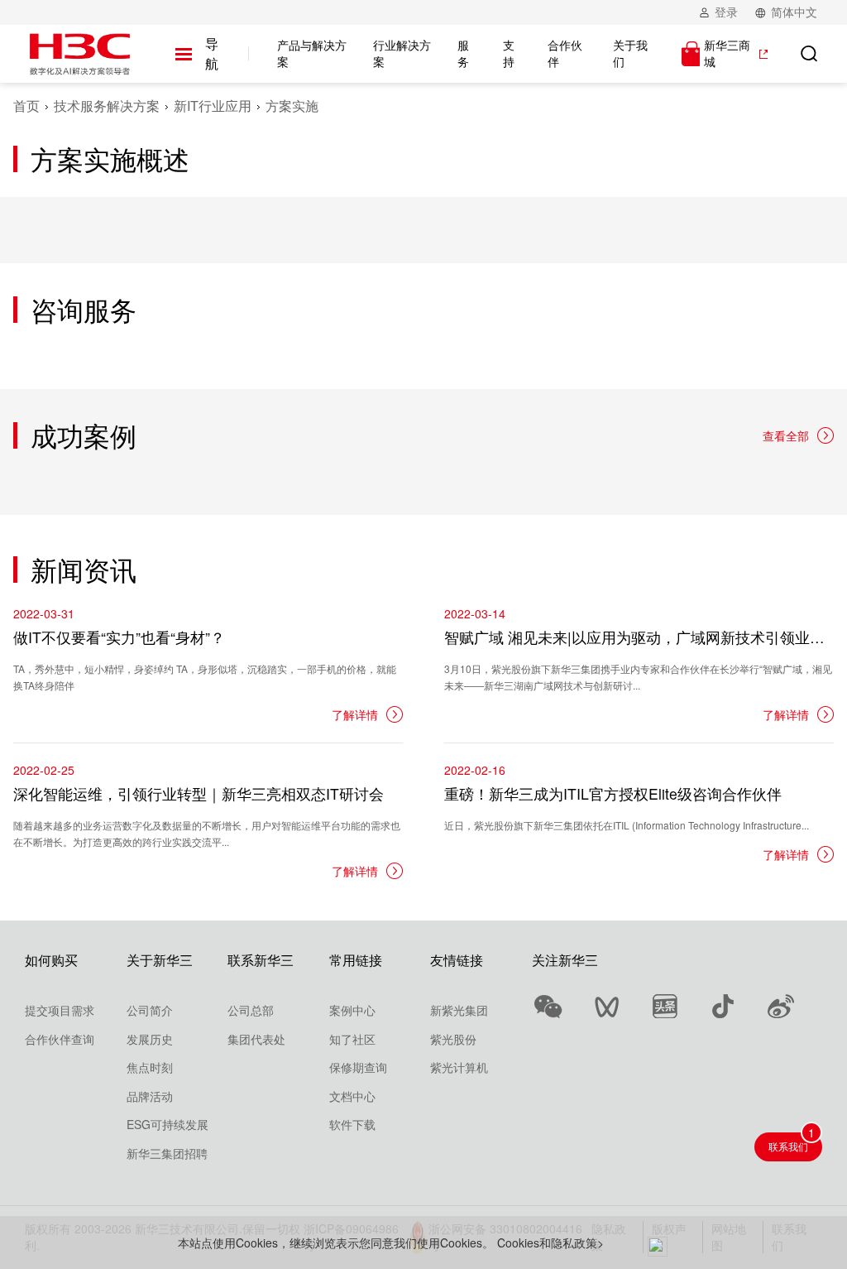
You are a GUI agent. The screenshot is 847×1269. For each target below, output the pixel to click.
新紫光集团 (459, 1010)
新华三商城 (727, 53)
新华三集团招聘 (167, 1153)
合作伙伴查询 (59, 1039)
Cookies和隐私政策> (550, 1242)
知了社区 (352, 1039)
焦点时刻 (150, 1067)
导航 (211, 53)
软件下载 (352, 1124)
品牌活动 (150, 1096)
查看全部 (786, 435)
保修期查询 (358, 1067)
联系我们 (788, 1146)
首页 (26, 105)
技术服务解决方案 (107, 105)
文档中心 (352, 1096)
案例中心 (352, 1010)
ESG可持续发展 (167, 1124)
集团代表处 (256, 1039)
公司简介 (150, 1010)
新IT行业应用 (212, 105)
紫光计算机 (459, 1067)
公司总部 (250, 1010)
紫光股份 (453, 1039)
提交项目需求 (59, 1010)
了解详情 (355, 714)
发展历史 (150, 1039)
